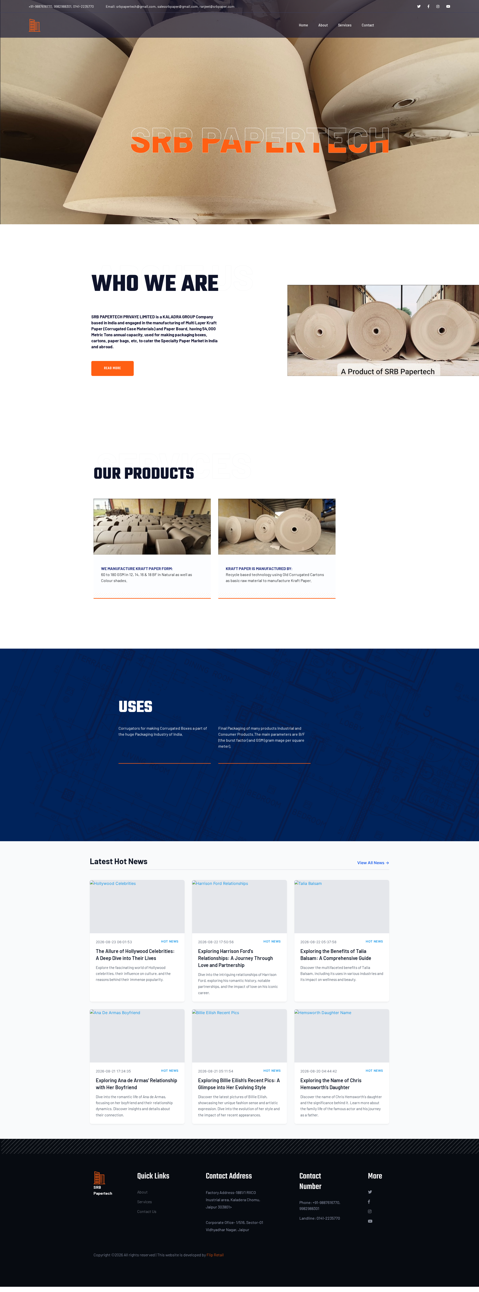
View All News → (373, 862)
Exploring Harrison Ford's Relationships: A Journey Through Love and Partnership (235, 958)
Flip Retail (215, 1254)
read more (112, 368)
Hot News (170, 941)
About (323, 25)
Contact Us (146, 1211)
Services (345, 25)
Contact (368, 25)
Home (303, 25)
